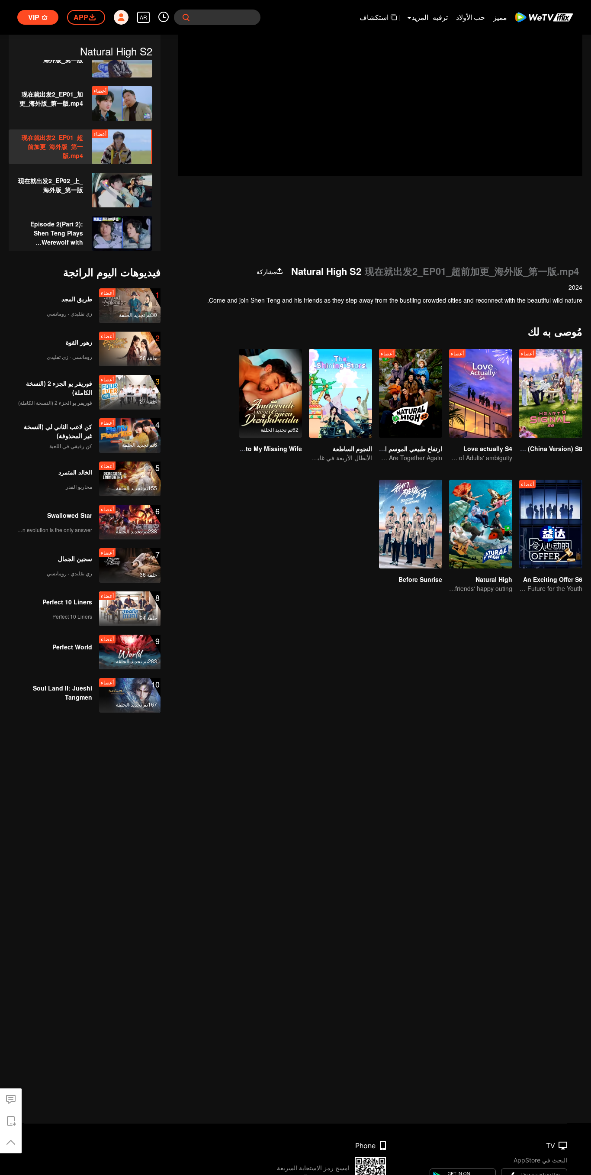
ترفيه (440, 17)
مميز (500, 17)
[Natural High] (480, 524)
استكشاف (374, 17)
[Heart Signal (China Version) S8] (550, 393)
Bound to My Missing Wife (263, 448)
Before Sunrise (420, 579)
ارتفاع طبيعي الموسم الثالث (407, 448)
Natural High (493, 579)
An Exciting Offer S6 (552, 579)
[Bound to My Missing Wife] (270, 393)
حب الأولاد (470, 17)
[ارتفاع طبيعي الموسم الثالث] (410, 393)
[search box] (186, 17)
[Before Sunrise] (410, 524)
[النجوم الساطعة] (340, 393)
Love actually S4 (487, 448)
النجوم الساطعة (352, 448)
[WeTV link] (544, 17)
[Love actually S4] (480, 393)
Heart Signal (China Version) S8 (536, 448)
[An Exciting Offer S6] (550, 524)
